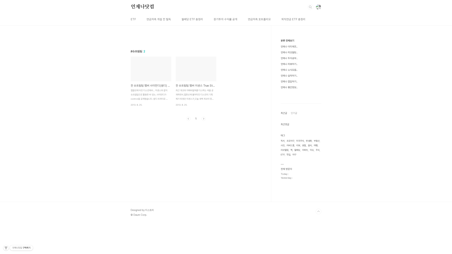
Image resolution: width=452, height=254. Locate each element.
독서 (283, 141)
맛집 (288, 154)
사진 (283, 145)
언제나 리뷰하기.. (289, 64)
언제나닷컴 (142, 6)
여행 (316, 145)
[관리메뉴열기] (6, 247)
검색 (310, 7)
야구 (294, 154)
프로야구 (290, 141)
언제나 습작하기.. (289, 75)
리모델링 (285, 150)
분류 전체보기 (287, 40)
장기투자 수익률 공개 (225, 19)
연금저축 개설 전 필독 (159, 19)
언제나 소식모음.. (289, 69)
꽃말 (304, 145)
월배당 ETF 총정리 (192, 19)
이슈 (312, 150)
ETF (133, 19)
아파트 (305, 150)
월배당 (297, 150)
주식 (318, 150)
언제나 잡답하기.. (289, 81)
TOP (318, 211)
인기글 (294, 113)
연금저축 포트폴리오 (259, 19)
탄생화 (309, 141)
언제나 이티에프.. (289, 46)
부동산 (317, 141)
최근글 (284, 113)
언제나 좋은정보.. (289, 87)
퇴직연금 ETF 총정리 (293, 19)
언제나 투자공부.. (289, 58)
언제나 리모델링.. (289, 52)
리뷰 (298, 145)
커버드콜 (290, 145)
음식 (310, 145)
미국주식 (300, 141)
